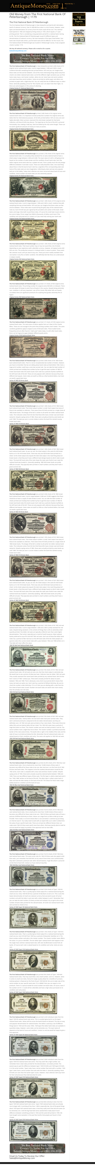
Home (48, 4)
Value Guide (56, 4)
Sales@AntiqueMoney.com (18, 51)
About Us (63, 8)
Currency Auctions (52, 8)
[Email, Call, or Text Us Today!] (37, 58)
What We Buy (69, 4)
